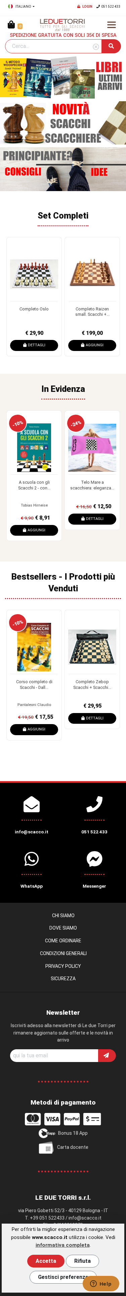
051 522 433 (111, 6)
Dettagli (36, 345)
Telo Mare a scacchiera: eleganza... (92, 485)
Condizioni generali (63, 953)
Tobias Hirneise (34, 505)
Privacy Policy (63, 966)
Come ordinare (63, 940)
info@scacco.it (85, 1218)
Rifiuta (82, 1261)
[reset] (96, 47)
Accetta (46, 1261)
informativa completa (63, 1245)
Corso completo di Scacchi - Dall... (34, 684)
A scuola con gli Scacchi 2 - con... (34, 485)
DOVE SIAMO (63, 928)
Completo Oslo (34, 308)
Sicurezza (63, 978)
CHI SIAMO (63, 915)
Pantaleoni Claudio (34, 705)
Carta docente (72, 1147)
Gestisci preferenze (63, 1277)
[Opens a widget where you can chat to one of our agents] (100, 1284)
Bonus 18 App (73, 1133)
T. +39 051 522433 (45, 1218)
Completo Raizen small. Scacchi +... (92, 311)
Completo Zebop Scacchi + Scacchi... (92, 684)
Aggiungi (94, 345)
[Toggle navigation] (111, 25)
